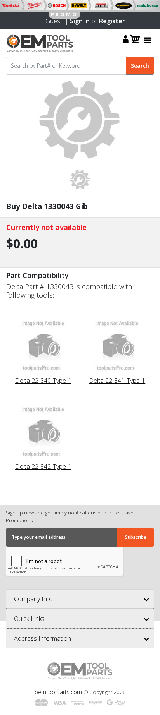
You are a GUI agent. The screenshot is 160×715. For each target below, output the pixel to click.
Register (112, 21)
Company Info (33, 599)
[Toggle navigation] (147, 40)
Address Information (42, 638)
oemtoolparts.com (59, 692)
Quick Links (29, 618)
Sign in (80, 21)
